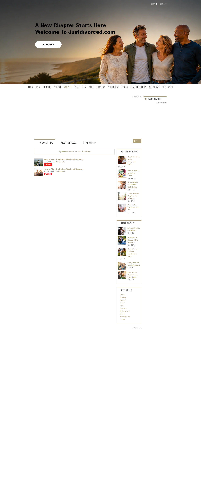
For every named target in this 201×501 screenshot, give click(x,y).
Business (123, 308)
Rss (139, 295)
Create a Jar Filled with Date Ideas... (133, 207)
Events (122, 319)
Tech (121, 305)
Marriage (123, 297)
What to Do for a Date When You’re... (133, 173)
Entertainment (124, 311)
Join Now (48, 44)
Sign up (163, 4)
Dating (48, 164)
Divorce (122, 300)
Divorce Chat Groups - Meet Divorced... (133, 240)
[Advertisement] (87, 116)
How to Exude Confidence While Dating (133, 184)
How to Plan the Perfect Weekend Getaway (64, 159)
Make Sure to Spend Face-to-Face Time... (133, 275)
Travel (122, 303)
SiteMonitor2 (59, 162)
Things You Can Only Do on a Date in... (133, 196)
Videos (122, 314)
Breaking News (125, 316)
